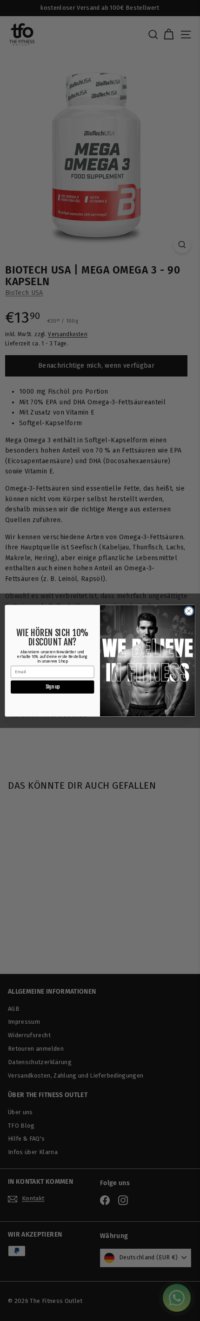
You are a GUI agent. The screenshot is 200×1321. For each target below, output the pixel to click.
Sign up (53, 686)
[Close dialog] (189, 610)
